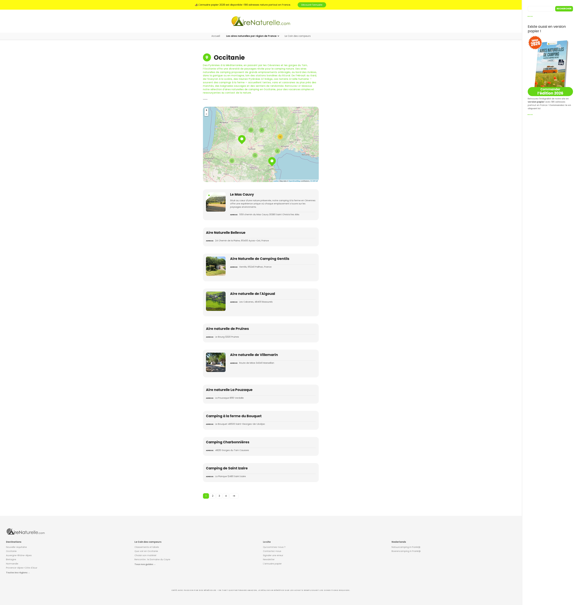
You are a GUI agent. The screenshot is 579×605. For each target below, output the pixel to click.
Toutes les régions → (18, 572)
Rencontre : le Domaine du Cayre (152, 559)
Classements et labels (146, 547)
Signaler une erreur (273, 555)
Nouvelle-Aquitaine (16, 547)
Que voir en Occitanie (146, 551)
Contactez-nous (272, 551)
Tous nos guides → (145, 564)
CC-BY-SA (314, 181)
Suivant (234, 496)
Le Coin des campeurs (298, 36)
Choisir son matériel (145, 555)
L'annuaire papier (272, 563)
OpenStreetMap (294, 181)
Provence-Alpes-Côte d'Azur (21, 567)
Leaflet (275, 181)
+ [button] (206, 110)
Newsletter (269, 559)
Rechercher (564, 8)
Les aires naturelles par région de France (251, 36)
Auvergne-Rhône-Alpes (19, 555)
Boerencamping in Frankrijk (406, 551)
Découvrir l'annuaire (311, 4)
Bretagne (11, 559)
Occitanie (11, 551)
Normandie (12, 563)
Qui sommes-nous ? (274, 547)
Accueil (215, 36)
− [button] (206, 114)
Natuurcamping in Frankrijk (406, 547)
